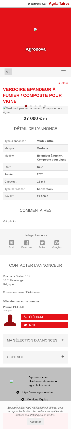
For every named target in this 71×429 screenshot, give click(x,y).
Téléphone (35, 316)
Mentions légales (37, 399)
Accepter (35, 421)
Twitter (42, 247)
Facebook (26, 247)
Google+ (57, 247)
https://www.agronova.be (37, 392)
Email (11, 247)
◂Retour (63, 83)
